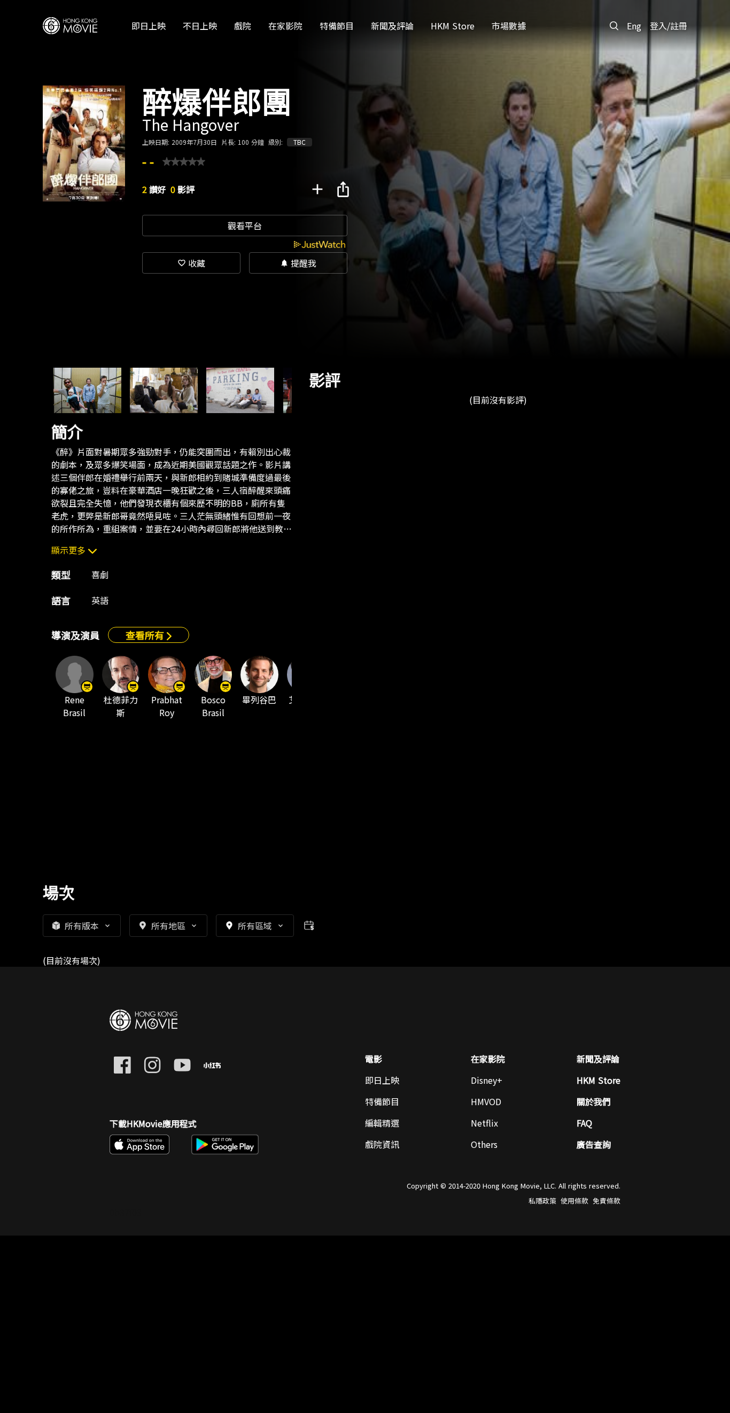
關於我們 (594, 1101)
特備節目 (382, 1101)
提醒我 (298, 263)
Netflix (484, 1122)
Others (484, 1144)
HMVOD (486, 1101)
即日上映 (382, 1080)
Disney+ (486, 1080)
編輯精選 (382, 1122)
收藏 (191, 263)
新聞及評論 (598, 1058)
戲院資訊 (382, 1144)
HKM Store (598, 1080)
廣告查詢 (594, 1144)
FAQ (584, 1122)
